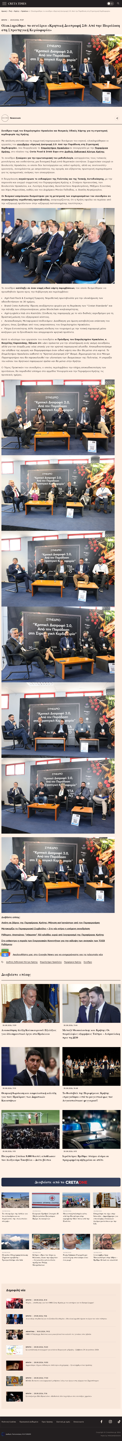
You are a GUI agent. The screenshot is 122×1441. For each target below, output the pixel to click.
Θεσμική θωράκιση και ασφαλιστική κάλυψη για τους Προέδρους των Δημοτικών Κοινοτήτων (28, 1096)
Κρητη (4, 20)
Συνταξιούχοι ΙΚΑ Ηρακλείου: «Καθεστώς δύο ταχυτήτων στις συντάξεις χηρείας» (59, 1396)
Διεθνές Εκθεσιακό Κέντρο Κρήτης (84, 152)
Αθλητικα (30, 1331)
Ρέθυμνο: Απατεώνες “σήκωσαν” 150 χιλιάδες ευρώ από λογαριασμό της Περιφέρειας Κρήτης (52, 935)
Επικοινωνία (79, 1422)
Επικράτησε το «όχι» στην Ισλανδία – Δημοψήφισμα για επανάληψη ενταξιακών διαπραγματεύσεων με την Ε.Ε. (106, 1218)
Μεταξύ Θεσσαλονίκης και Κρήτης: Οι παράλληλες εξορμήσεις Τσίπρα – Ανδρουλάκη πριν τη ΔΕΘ (91, 1033)
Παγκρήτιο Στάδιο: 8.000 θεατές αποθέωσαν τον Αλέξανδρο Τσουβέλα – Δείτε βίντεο (28, 1158)
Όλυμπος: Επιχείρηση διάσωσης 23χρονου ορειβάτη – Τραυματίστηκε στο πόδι (15, 1257)
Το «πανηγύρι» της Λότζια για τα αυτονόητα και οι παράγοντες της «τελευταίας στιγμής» (15, 1217)
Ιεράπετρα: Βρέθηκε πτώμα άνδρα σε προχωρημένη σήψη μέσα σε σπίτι (85, 1158)
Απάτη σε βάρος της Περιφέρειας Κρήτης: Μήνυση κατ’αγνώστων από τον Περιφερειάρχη (50, 923)
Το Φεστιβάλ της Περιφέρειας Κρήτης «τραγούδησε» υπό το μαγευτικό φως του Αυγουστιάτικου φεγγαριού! (87, 1096)
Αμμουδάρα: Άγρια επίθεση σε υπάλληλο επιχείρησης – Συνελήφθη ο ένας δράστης (59, 1365)
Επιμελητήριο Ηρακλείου (51, 962)
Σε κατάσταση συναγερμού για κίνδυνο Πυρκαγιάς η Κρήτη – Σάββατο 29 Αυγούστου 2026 (62, 1349)
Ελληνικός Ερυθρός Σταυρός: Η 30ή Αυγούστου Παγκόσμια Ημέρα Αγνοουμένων (45, 1216)
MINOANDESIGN (114, 1436)
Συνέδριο (88, 962)
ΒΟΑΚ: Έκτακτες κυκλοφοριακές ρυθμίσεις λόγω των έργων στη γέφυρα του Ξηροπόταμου (62, 1380)
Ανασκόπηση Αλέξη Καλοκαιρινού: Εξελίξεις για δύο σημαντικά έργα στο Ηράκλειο (28, 1032)
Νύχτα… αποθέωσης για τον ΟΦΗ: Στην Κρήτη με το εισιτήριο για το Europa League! (60, 1302)
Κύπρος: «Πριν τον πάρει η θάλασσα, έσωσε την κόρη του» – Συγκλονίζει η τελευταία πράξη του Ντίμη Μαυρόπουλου (45, 1260)
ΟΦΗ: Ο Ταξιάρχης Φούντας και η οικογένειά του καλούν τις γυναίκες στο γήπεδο (58, 1334)
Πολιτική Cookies (9, 1422)
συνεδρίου (23, 144)
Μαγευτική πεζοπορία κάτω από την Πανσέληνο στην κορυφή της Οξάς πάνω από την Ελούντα (76, 1217)
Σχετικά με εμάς (63, 1422)
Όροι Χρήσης (47, 1422)
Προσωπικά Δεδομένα (29, 1422)
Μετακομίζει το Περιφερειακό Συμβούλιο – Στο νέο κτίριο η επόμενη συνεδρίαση (45, 929)
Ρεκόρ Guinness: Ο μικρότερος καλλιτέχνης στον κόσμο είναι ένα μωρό (75, 1257)
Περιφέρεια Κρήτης (72, 962)
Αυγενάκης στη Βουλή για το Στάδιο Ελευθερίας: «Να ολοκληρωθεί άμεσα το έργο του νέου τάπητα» (66, 1318)
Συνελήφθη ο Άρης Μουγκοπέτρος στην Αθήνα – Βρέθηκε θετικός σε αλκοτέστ (106, 1257)
